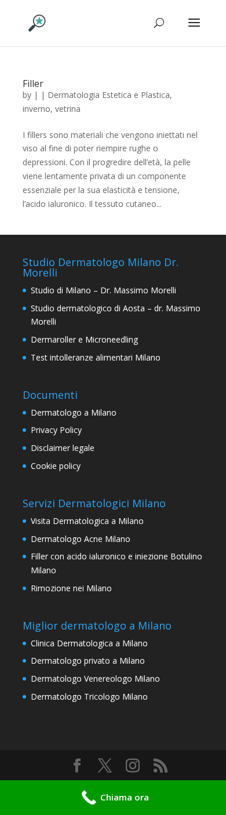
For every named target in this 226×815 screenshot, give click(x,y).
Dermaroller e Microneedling (84, 339)
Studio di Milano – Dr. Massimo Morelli (103, 290)
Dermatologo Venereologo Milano (95, 678)
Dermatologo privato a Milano (88, 660)
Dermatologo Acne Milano (80, 538)
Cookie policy (56, 465)
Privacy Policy (56, 429)
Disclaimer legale (62, 447)
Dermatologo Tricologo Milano (89, 696)
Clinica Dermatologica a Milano (89, 643)
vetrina (68, 108)
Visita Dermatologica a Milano (87, 520)
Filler (33, 83)
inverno (36, 108)
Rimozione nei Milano (71, 588)
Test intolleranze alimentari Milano (96, 357)
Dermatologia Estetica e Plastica (109, 94)
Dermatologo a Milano (73, 412)
